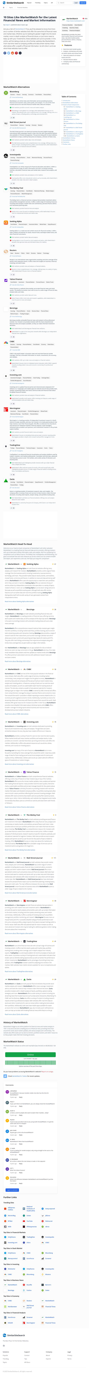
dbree (47, 1227)
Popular (29, 3)
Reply (20, 1097)
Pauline (12, 1120)
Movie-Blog (11, 1216)
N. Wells (12, 1139)
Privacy (69, 1355)
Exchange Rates (45, 378)
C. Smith (12, 1148)
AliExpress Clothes (11, 1209)
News (12, 253)
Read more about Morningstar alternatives (19, 933)
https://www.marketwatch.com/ (75, 21)
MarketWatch (20, 29)
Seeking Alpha (16, 221)
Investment (21, 282)
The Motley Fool (16, 188)
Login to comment (12, 1190)
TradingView (15, 445)
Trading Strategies (24, 313)
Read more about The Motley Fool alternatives (20, 850)
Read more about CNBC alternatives (16, 714)
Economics (31, 94)
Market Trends (49, 282)
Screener (48, 1258)
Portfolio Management (16, 380)
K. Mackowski (14, 1159)
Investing (24, 94)
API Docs (27, 1362)
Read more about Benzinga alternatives (18, 661)
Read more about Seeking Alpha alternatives (19, 601)
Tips (25, 1359)
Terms (69, 1359)
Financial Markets (22, 7)
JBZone (47, 1216)
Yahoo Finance (16, 279)
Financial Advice (20, 191)
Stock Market (38, 94)
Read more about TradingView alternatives (19, 971)
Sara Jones (13, 1177)
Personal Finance (48, 157)
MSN (9, 1227)
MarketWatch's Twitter (19, 1076)
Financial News (47, 94)
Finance (18, 94)
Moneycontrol (12, 1258)
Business (13, 94)
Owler (47, 1290)
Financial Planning (15, 160)
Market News (43, 224)
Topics (46, 3)
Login (76, 3)
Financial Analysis (23, 224)
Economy (34, 125)
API (52, 3)
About (48, 1355)
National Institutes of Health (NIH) (31, 1209)
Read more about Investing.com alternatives (19, 764)
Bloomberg (14, 91)
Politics (23, 253)
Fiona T (12, 1102)
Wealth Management (27, 193)
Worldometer (12, 1307)
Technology (46, 253)
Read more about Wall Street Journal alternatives (21, 893)
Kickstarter (11, 1269)
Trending (37, 3)
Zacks (12, 479)
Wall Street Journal (18, 122)
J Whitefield (13, 1091)
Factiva (29, 1290)
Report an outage (47, 1072)
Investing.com (16, 375)
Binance (48, 1274)
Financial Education (15, 193)
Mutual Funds (44, 411)
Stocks (28, 157)
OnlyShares (12, 1237)
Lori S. (12, 1168)
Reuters (13, 250)
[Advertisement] (30, 70)
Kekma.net (48, 1221)
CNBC (12, 341)
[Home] (4, 7)
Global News (51, 344)
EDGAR (10, 1323)
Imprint (48, 1359)
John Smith (13, 1130)
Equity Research (52, 224)
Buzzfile (29, 1285)
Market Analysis (50, 191)
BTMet (10, 1221)
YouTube (30, 1221)
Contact (26, 1355)
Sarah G (12, 1111)
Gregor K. (8, 25)
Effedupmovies (32, 1227)
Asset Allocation (27, 380)
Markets (40, 125)
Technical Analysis (30, 448)
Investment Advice (33, 224)
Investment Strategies (16, 378)
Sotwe (29, 1216)
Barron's (48, 1285)
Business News (35, 311)
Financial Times (50, 1307)
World (27, 253)
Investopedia (15, 154)
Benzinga (14, 308)
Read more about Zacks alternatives (16, 1014)
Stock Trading (36, 378)
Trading (12, 448)
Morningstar (15, 408)
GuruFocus (30, 1258)
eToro (28, 1243)
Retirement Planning (37, 157)
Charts (50, 448)
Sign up (83, 3)
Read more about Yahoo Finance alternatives (19, 807)
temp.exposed (50, 1209)
